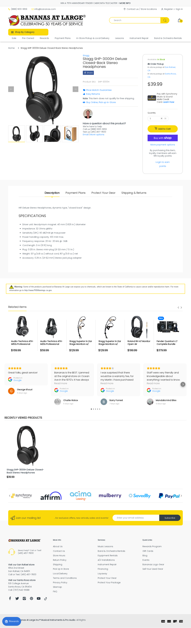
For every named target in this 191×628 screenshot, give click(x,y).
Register (168, 9)
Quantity (152, 112)
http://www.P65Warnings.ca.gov (38, 290)
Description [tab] (52, 193)
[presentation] (178, 307)
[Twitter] (17, 599)
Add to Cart (164, 128)
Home (11, 48)
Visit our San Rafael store (21, 564)
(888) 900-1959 (19, 9)
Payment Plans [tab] (76, 193)
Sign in (179, 9)
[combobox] (139, 20)
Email (85, 134)
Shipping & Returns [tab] (133, 193)
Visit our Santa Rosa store (22, 580)
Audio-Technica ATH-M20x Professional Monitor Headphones (51, 344)
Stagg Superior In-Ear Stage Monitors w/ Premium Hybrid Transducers (109, 346)
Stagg (86, 55)
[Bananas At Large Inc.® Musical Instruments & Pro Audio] (47, 20)
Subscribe (170, 517)
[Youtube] (38, 599)
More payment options (162, 144)
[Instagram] (24, 599)
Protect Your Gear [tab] (103, 193)
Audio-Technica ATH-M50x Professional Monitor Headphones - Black (22, 346)
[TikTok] (45, 599)
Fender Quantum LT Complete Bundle (167, 343)
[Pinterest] (31, 599)
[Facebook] (10, 599)
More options (97, 134)
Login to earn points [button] (163, 164)
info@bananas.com (45, 9)
